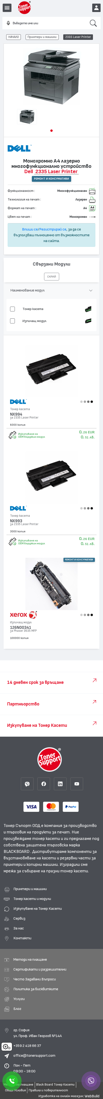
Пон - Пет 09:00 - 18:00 (24, 1068)
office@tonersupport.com (34, 1055)
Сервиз (19, 918)
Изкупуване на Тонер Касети (37, 909)
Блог (17, 1009)
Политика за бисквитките (35, 989)
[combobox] (44, 23)
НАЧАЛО (13, 37)
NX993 (16, 521)
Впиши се (30, 229)
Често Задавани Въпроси (34, 979)
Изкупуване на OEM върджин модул (31, 435)
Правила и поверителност (48, 1090)
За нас (18, 928)
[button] (51, 130)
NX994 (16, 414)
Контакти (22, 938)
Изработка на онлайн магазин (61, 1096)
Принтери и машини (42, 37)
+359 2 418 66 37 (27, 1046)
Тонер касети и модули (32, 899)
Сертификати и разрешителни (39, 969)
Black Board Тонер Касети (55, 1084)
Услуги (19, 999)
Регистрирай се (52, 229)
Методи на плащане (30, 959)
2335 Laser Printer (78, 37)
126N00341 (20, 627)
